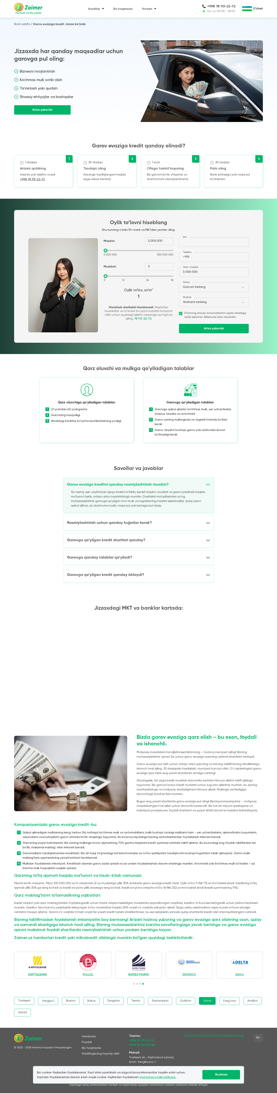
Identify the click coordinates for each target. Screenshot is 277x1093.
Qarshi (22, 1012)
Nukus (91, 1000)
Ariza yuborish (42, 109)
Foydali (87, 1042)
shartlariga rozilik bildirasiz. (157, 1077)
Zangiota (113, 1000)
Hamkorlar (89, 1036)
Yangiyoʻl (48, 1001)
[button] (134, 984)
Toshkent (24, 1000)
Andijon (252, 1000)
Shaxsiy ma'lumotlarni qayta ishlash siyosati (214, 1035)
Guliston (185, 1000)
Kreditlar (94, 9)
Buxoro (71, 1000)
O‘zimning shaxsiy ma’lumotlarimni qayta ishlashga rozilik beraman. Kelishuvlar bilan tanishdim (215, 315)
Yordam (147, 9)
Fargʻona (229, 1001)
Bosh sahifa (22, 24)
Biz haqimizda (122, 9)
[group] (43, 965)
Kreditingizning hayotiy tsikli (100, 1053)
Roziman (221, 1074)
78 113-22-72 (143, 318)
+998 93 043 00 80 (142, 1045)
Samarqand (160, 1000)
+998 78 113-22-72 (221, 6)
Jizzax (207, 1000)
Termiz (135, 1000)
